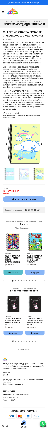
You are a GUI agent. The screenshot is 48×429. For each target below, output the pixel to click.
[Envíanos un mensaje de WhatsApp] (43, 424)
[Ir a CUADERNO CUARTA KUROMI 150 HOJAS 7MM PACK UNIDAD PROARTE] (13, 304)
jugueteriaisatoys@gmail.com (17, 394)
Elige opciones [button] (13, 273)
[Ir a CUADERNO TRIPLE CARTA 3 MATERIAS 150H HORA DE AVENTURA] (35, 241)
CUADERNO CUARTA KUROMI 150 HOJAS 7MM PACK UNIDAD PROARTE (13, 322)
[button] (38, 210)
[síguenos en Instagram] (4, 375)
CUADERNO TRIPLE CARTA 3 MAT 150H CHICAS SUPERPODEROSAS (12, 259)
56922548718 (11, 400)
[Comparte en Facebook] (26, 210)
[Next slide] (41, 144)
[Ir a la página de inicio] (2, 426)
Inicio (8, 21)
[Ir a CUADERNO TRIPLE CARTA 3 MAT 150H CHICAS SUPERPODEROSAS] (13, 241)
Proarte (37, 21)
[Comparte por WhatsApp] (32, 210)
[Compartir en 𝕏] (29, 210)
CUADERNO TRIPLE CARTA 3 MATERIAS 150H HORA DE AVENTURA (34, 259)
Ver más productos (23, 228)
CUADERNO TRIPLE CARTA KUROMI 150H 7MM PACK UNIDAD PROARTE (35, 322)
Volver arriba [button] (25, 349)
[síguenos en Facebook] (7, 375)
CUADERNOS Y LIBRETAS (22, 21)
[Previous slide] (6, 144)
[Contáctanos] (45, 426)
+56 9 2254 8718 (11, 397)
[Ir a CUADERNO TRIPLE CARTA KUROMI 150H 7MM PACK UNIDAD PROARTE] (35, 304)
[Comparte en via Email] (35, 210)
